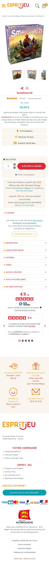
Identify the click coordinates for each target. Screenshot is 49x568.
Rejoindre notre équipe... (14, 478)
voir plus (31, 326)
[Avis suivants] (45, 326)
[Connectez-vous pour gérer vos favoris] (27, 88)
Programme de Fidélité (13, 468)
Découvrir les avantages (24, 205)
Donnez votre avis (34, 98)
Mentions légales (24, 548)
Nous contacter (24, 544)
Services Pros (9, 472)
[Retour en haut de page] (43, 560)
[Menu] (3, 6)
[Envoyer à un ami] (22, 88)
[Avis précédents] (4, 326)
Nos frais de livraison (24, 191)
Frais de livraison (11, 455)
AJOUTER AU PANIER (31, 166)
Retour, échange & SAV (13, 458)
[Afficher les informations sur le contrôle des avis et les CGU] (41, 307)
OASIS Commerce (29, 559)
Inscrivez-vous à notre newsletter (24, 492)
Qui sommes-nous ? (12, 475)
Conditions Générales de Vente (24, 540)
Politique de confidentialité (25, 552)
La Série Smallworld (23, 234)
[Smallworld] (17, 75)
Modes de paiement (12, 451)
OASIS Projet (18, 559)
